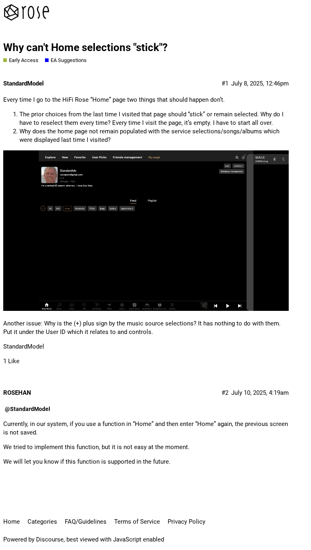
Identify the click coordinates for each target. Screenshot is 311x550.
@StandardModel (27, 409)
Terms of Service (137, 521)
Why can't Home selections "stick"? (85, 47)
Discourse (50, 539)
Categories (42, 521)
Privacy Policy (186, 521)
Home (11, 521)
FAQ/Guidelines (86, 521)
